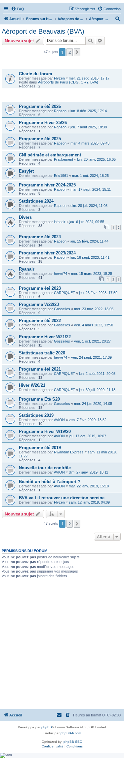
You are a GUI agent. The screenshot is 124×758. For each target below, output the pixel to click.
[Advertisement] (62, 643)
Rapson (60, 111)
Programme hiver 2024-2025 (47, 184)
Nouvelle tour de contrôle (45, 467)
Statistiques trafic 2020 (42, 352)
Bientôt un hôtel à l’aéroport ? (49, 481)
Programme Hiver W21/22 (45, 336)
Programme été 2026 (40, 106)
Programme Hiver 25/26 (43, 122)
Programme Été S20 (39, 399)
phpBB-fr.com (71, 733)
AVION (59, 420)
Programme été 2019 (40, 447)
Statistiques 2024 (36, 201)
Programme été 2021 (40, 369)
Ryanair (26, 269)
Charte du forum (35, 73)
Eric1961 (61, 176)
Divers (25, 217)
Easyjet (26, 171)
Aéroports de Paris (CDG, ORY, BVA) (68, 82)
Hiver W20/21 (32, 385)
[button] (77, 52)
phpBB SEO (72, 741)
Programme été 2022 (40, 320)
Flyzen (59, 78)
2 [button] (69, 52)
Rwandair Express (69, 452)
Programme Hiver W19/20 (45, 431)
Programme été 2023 (40, 288)
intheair (59, 222)
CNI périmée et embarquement (50, 154)
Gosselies (62, 309)
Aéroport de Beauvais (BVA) (43, 31)
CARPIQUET (64, 293)
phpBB (46, 727)
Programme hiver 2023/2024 (47, 252)
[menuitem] (17, 9)
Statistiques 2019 (36, 415)
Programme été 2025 (40, 138)
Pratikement (63, 159)
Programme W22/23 (39, 304)
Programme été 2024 (40, 236)
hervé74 (60, 274)
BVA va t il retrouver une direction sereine (61, 497)
